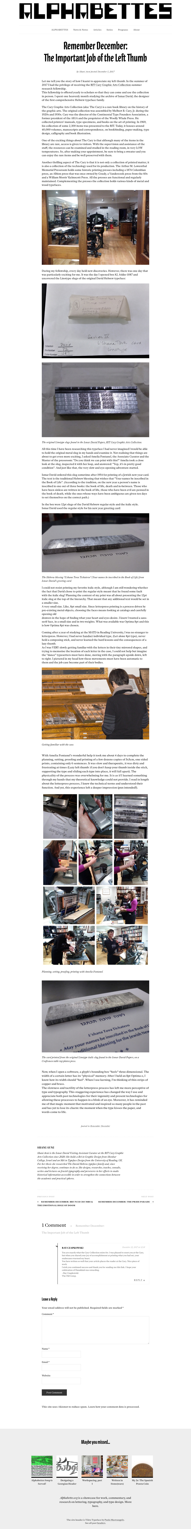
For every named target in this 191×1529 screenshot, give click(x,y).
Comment (48, 1314)
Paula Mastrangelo (114, 1519)
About (136, 29)
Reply (138, 1280)
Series (110, 29)
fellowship (54, 92)
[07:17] (117, 1476)
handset (88, 636)
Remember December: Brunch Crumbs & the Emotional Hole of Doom (65, 1203)
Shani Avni (84, 71)
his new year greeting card (104, 508)
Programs (123, 29)
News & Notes (80, 29)
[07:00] (92, 1476)
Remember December (100, 1125)
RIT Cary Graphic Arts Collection (111, 85)
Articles (97, 29)
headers (101, 1522)
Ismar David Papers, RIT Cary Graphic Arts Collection (112, 442)
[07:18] (142, 1476)
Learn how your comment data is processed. (114, 1406)
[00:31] (67, 1476)
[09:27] (42, 1476)
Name (45, 1348)
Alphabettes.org (69, 1498)
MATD (92, 632)
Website (46, 1375)
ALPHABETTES (59, 29)
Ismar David (125, 96)
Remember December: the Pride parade (126, 1201)
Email (45, 1362)
